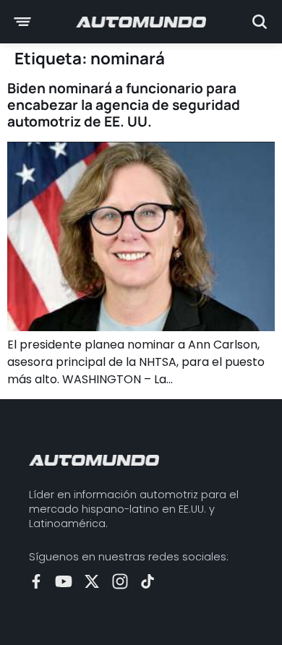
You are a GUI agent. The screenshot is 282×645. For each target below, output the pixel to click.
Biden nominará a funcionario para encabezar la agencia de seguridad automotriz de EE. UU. (123, 105)
